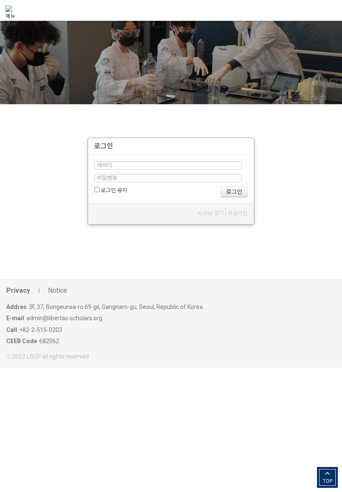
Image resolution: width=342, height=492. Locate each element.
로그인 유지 (113, 190)
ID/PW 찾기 (211, 213)
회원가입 (238, 213)
